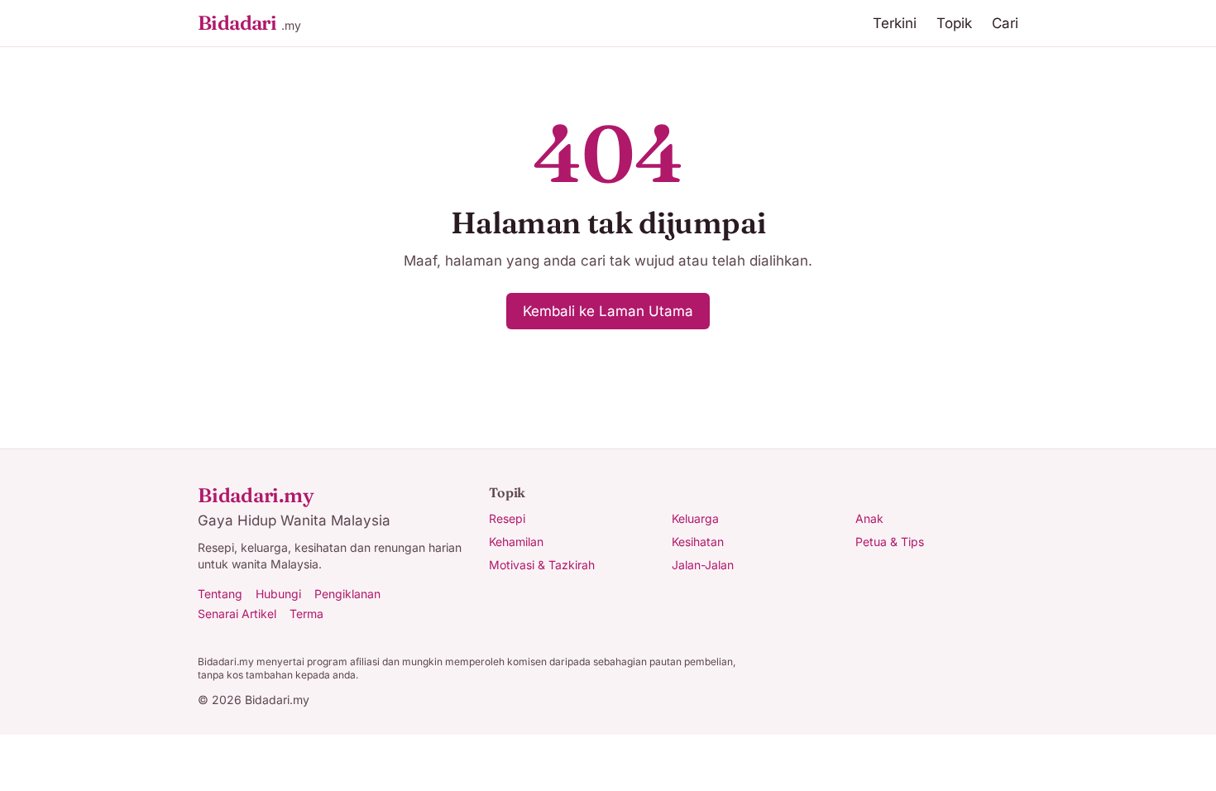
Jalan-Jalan (703, 565)
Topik (954, 23)
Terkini (895, 23)
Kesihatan (698, 542)
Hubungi (278, 594)
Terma (306, 613)
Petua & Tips (889, 542)
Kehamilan (516, 542)
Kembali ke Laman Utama (608, 311)
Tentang (220, 594)
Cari (1005, 23)
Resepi (507, 518)
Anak (869, 518)
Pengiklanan (347, 594)
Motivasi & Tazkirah (542, 565)
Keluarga (695, 518)
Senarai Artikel (237, 613)
